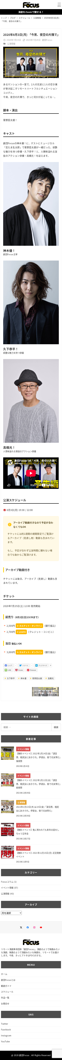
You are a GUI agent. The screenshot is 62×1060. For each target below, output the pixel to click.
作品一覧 (5, 997)
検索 (56, 727)
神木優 (23, 678)
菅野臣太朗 (37, 678)
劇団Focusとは (8, 979)
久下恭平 (10, 678)
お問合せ (5, 1003)
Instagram (6, 1035)
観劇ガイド (6, 985)
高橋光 (50, 678)
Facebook (6, 1029)
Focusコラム (7, 881)
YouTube (5, 1041)
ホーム (4, 974)
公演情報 (11, 43)
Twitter (4, 1023)
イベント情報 (7, 887)
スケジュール (7, 991)
